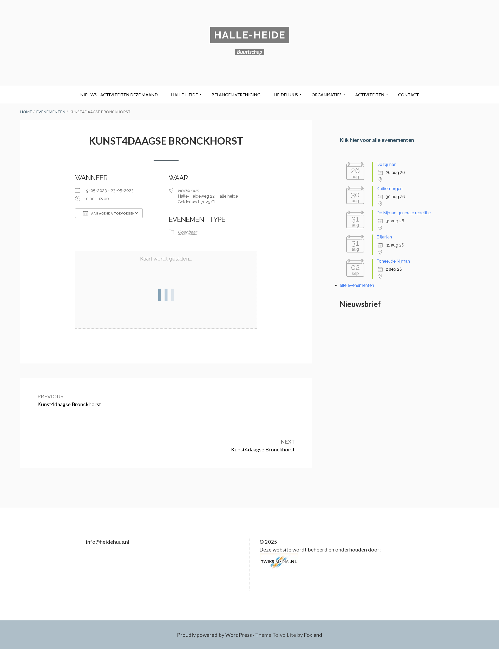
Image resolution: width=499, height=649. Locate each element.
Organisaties (327, 94)
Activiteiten (369, 94)
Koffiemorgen (390, 188)
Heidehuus (286, 94)
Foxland (313, 635)
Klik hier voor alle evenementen (377, 140)
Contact (408, 94)
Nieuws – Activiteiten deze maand (119, 94)
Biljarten (384, 237)
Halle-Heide (249, 35)
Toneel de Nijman (393, 261)
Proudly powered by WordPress (214, 635)
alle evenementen (357, 285)
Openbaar (187, 232)
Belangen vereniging (236, 94)
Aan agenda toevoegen (112, 213)
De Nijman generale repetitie (404, 212)
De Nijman (386, 164)
